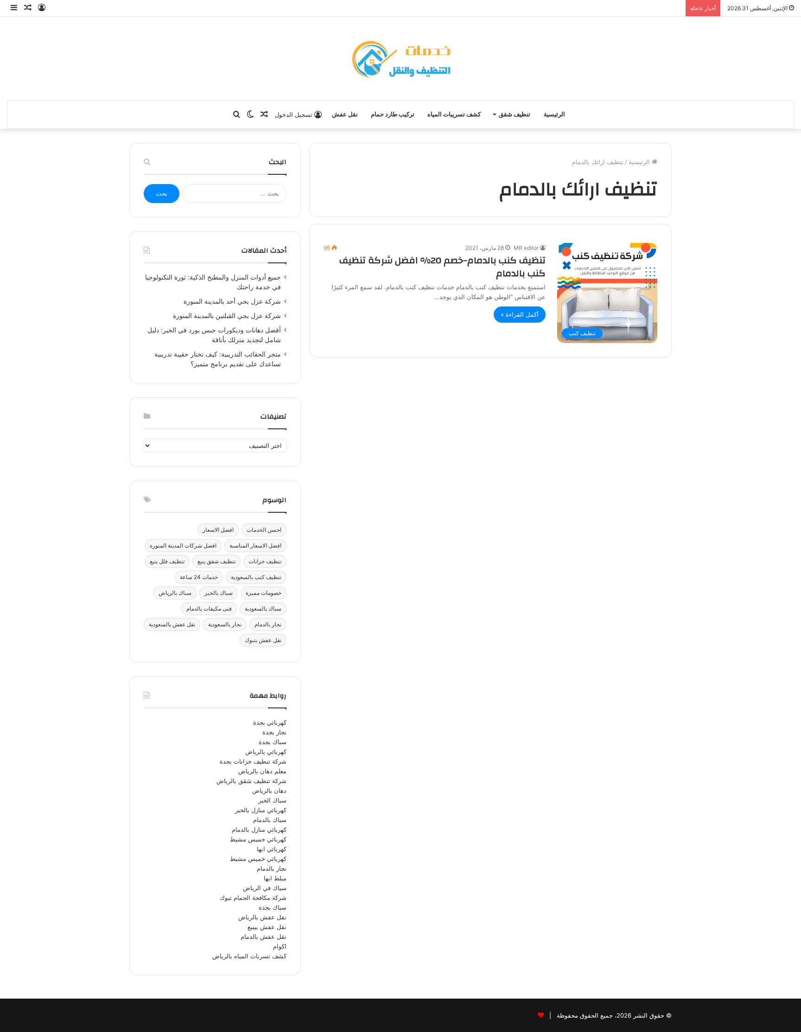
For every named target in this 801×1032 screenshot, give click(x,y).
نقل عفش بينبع (267, 926)
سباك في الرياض (264, 888)
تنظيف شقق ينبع (216, 561)
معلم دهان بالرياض (262, 771)
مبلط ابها (275, 878)
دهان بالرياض (269, 790)
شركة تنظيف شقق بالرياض (251, 780)
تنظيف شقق (514, 114)
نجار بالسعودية (225, 624)
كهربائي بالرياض (265, 751)
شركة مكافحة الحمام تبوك (253, 897)
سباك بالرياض (175, 592)
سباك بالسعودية (263, 608)
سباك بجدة (272, 741)
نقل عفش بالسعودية (172, 624)
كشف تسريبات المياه (454, 114)
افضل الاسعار (218, 529)
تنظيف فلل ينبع (167, 561)
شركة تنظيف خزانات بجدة (253, 761)
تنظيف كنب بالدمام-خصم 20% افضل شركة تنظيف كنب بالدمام (442, 267)
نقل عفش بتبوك (263, 640)
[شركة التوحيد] (400, 58)
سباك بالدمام (269, 819)
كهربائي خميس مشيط (258, 839)
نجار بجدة (274, 732)
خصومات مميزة (263, 592)
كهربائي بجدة (269, 722)
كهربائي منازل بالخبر (260, 810)
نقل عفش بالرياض (262, 917)
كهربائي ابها (271, 849)
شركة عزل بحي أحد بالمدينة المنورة (232, 301)
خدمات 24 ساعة (199, 576)
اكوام (279, 946)
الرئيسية (554, 114)
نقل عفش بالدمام (263, 936)
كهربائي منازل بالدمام (259, 829)
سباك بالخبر (218, 592)
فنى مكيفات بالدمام (209, 608)
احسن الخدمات (264, 529)
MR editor (526, 247)
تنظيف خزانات (264, 561)
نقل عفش (345, 114)
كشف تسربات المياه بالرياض (249, 956)
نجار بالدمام (267, 624)
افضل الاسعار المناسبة (255, 545)
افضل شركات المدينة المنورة (183, 545)
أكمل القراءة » (520, 314)
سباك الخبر (272, 800)
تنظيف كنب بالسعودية (256, 576)
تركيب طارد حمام (392, 114)
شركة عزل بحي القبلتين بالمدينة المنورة (227, 315)
